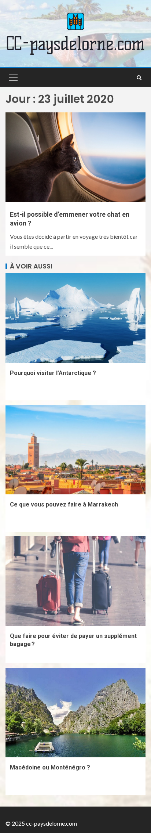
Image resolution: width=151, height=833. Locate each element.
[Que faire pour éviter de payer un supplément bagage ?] (75, 581)
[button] (12, 77)
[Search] (139, 78)
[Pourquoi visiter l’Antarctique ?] (75, 318)
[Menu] (12, 77)
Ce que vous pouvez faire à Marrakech (64, 504)
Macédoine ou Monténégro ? (50, 767)
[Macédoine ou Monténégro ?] (75, 712)
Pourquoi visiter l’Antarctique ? (53, 372)
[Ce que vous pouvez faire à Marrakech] (75, 449)
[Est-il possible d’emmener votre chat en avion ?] (75, 157)
